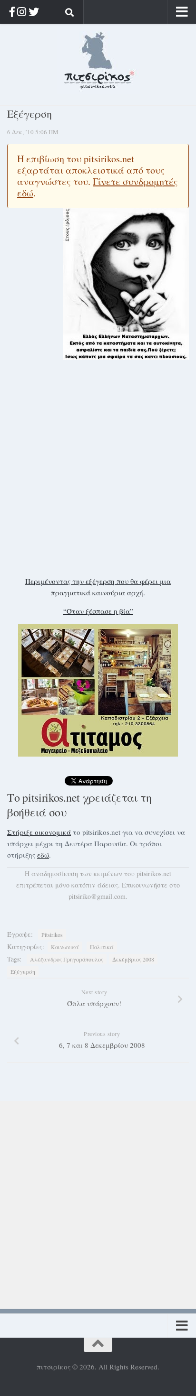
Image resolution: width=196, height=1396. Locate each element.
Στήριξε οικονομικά (39, 832)
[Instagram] (21, 11)
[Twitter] (34, 11)
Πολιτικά (102, 947)
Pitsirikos (52, 934)
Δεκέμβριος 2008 (133, 959)
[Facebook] (12, 11)
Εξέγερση (22, 971)
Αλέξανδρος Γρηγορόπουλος (66, 959)
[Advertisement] (98, 467)
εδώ (43, 855)
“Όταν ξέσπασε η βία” (98, 611)
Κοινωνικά (65, 947)
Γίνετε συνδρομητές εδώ (97, 187)
